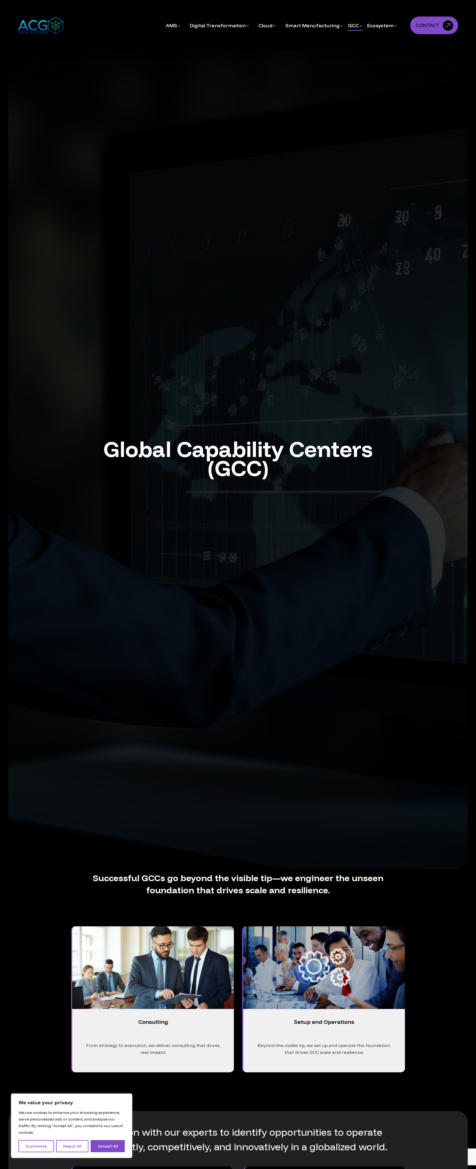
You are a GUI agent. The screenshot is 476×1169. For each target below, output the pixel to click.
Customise (36, 1146)
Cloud (265, 25)
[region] (71, 1126)
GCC (353, 25)
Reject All (72, 1146)
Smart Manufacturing (312, 25)
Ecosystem (380, 25)
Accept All (108, 1146)
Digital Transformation (218, 25)
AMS (171, 25)
